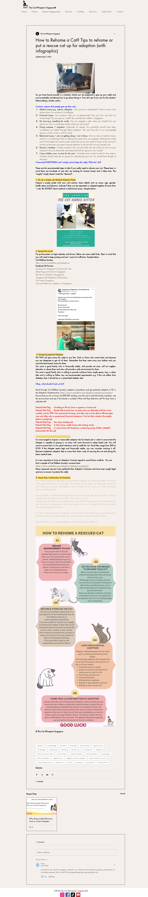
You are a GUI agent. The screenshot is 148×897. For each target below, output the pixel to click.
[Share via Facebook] (37, 775)
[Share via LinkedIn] (47, 775)
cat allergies (41, 750)
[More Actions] (114, 864)
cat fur (69, 762)
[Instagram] (62, 895)
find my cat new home (45, 754)
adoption (40, 745)
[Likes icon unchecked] (42, 876)
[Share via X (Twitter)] (42, 775)
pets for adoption (43, 758)
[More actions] (114, 33)
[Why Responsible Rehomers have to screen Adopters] (42, 806)
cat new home (62, 754)
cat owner (63, 745)
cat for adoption (92, 754)
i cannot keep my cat (44, 762)
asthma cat (60, 762)
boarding (73, 745)
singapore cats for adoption (76, 758)
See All (122, 794)
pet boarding (84, 745)
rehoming (64, 750)
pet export (90, 762)
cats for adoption (76, 754)
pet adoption (105, 754)
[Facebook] (67, 895)
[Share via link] (53, 775)
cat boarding (51, 745)
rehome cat (75, 750)
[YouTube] (78, 895)
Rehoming (39, 768)
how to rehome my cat (97, 758)
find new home (103, 762)
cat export (79, 762)
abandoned (53, 750)
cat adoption (87, 750)
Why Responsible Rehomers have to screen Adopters (41, 819)
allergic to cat (100, 750)
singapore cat (58, 758)
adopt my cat (97, 745)
